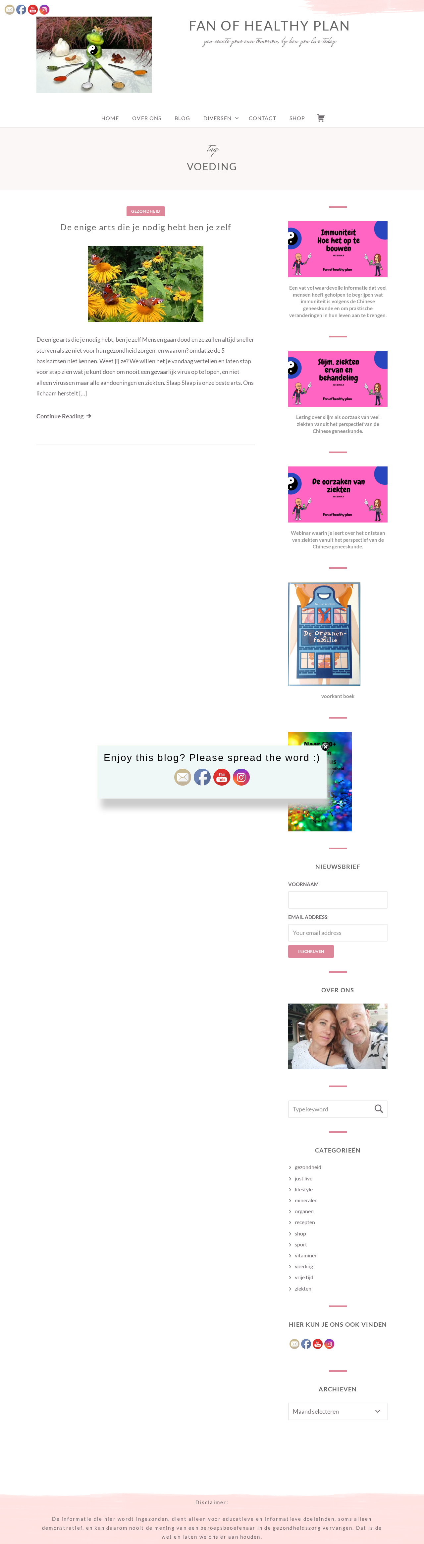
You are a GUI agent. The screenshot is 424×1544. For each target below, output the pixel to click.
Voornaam (303, 884)
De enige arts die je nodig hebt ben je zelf (145, 227)
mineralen (306, 1200)
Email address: (308, 917)
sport (301, 1244)
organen (304, 1211)
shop (300, 1233)
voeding (304, 1266)
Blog (182, 118)
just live (303, 1178)
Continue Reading (59, 416)
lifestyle (304, 1189)
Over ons (146, 118)
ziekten (303, 1288)
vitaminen (306, 1255)
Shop (297, 118)
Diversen (217, 118)
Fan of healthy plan (269, 26)
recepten (305, 1222)
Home (110, 118)
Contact (262, 118)
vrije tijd (304, 1277)
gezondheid (145, 211)
